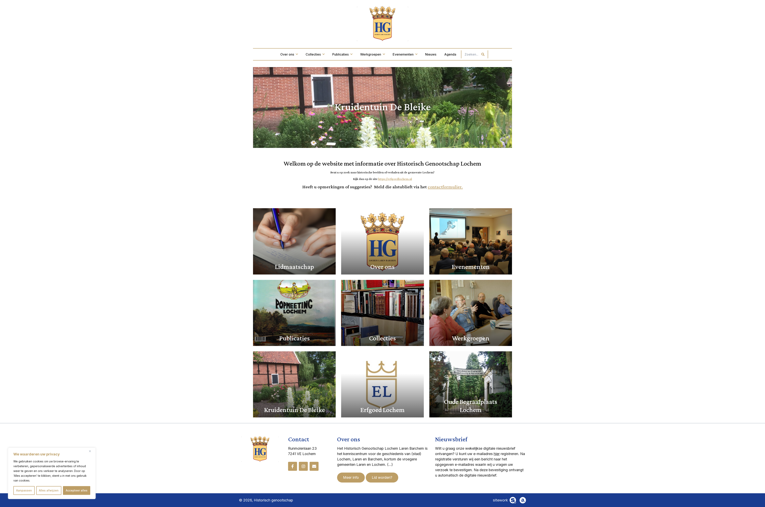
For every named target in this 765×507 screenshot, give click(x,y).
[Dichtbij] (91, 451)
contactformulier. (445, 186)
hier (497, 454)
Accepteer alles (76, 490)
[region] (52, 473)
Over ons (287, 54)
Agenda (450, 54)
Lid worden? (382, 477)
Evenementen (403, 54)
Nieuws (430, 54)
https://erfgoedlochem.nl (395, 179)
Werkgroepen (370, 54)
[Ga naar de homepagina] (382, 23)
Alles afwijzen (49, 490)
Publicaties (340, 54)
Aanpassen (24, 490)
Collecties (313, 54)
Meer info (351, 477)
